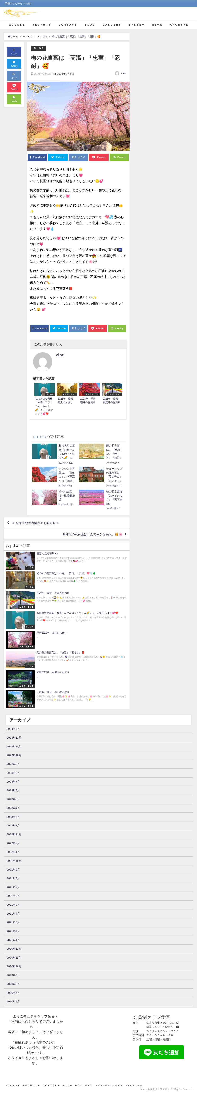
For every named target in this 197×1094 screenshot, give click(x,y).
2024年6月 (13, 728)
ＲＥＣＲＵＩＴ (41, 24)
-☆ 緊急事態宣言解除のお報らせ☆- (35, 522)
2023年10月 (14, 755)
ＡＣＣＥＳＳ (17, 24)
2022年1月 (13, 852)
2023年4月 (13, 808)
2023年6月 (13, 790)
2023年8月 (13, 773)
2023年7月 (13, 781)
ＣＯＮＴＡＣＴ (67, 24)
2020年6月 (13, 1001)
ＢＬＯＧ (89, 24)
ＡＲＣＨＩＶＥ (178, 24)
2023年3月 (13, 816)
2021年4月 (13, 913)
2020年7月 (13, 992)
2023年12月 (14, 737)
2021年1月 (13, 940)
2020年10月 (14, 966)
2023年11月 (14, 746)
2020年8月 (13, 984)
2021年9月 (13, 869)
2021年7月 (13, 887)
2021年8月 (13, 878)
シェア (14, 54)
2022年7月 (13, 843)
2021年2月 (13, 931)
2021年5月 (13, 904)
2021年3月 (13, 922)
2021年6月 (13, 896)
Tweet (14, 66)
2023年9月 (13, 764)
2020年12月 (14, 948)
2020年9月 (13, 975)
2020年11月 (14, 957)
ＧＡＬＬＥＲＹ (111, 24)
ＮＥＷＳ (157, 24)
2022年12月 (14, 834)
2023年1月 (13, 825)
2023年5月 (13, 799)
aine (123, 73)
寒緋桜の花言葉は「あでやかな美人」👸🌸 (93, 534)
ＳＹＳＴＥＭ (136, 24)
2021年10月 (14, 860)
